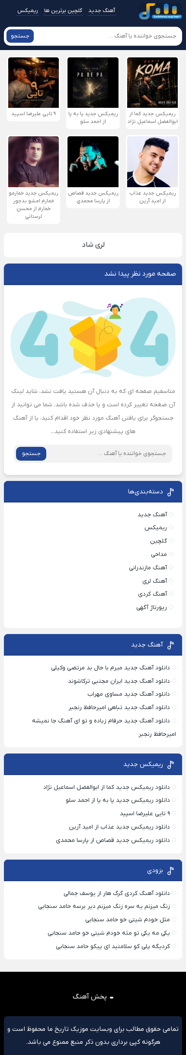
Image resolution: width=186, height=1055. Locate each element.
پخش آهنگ (90, 996)
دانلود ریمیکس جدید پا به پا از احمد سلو (118, 800)
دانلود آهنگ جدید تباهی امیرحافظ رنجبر (119, 707)
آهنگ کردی (152, 594)
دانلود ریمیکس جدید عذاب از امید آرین (119, 827)
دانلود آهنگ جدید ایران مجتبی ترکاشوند (119, 681)
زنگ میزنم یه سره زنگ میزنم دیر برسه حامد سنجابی (104, 906)
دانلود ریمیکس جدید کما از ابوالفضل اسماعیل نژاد (106, 787)
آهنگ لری (154, 581)
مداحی (159, 554)
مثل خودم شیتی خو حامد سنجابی (127, 920)
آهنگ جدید (101, 10)
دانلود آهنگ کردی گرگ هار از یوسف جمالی (117, 893)
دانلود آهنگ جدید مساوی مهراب (128, 694)
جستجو (20, 36)
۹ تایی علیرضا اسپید (145, 814)
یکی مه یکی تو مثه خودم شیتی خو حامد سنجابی (109, 933)
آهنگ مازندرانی (148, 568)
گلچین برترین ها (63, 10)
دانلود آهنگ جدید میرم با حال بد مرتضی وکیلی (110, 668)
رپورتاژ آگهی (151, 607)
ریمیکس (27, 10)
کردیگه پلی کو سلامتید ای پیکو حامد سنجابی (113, 946)
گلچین (158, 541)
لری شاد (93, 245)
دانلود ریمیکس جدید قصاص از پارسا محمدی (113, 840)
